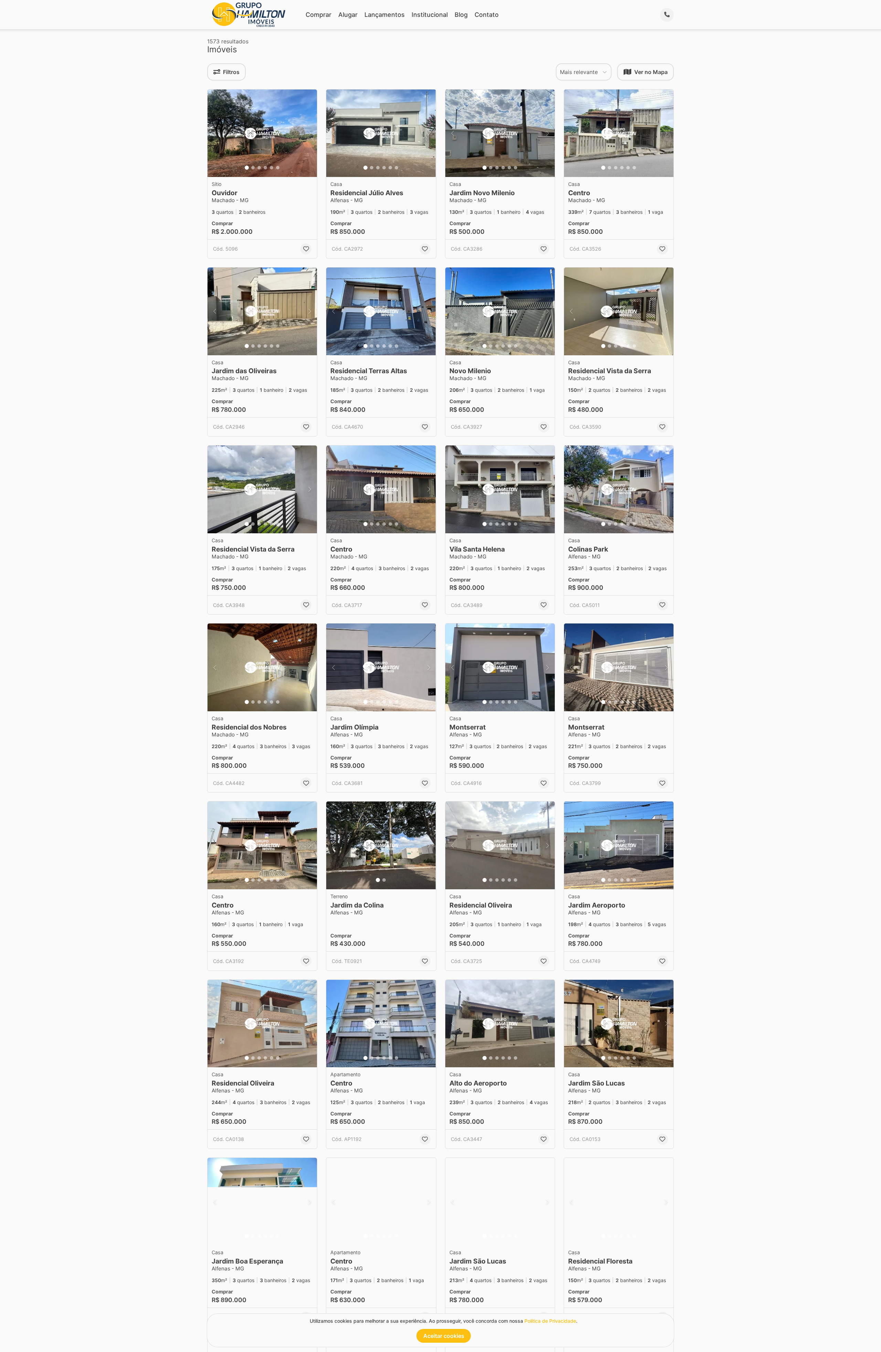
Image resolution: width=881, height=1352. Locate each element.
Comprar (318, 14)
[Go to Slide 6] (277, 167)
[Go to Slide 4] (265, 167)
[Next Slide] (309, 133)
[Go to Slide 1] (247, 168)
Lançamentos (384, 14)
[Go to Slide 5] (271, 167)
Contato (487, 14)
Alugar (348, 14)
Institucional (430, 14)
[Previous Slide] (215, 133)
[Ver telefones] (667, 15)
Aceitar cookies (443, 1335)
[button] (262, 133)
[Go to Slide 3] (259, 167)
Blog (461, 14)
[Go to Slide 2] (253, 167)
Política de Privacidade (550, 1321)
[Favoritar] (305, 248)
